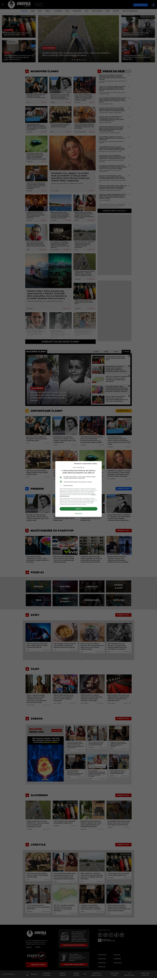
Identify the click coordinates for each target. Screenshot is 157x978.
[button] (78, 485)
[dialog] (78, 489)
